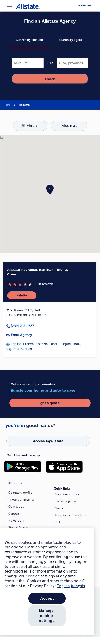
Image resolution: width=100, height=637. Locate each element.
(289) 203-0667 (22, 326)
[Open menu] (9, 5)
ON (8, 104)
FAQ (57, 522)
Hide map (69, 126)
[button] (50, 189)
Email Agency (21, 335)
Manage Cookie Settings (47, 616)
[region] (47, 581)
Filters (32, 126)
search (50, 79)
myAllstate (85, 5)
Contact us (16, 506)
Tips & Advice (18, 527)
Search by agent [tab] (70, 39)
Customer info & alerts (70, 515)
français (78, 585)
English (63, 585)
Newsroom (16, 520)
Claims (58, 508)
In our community (21, 499)
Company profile (20, 492)
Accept (47, 598)
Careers (14, 513)
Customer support (67, 494)
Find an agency (65, 501)
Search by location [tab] (29, 39)
